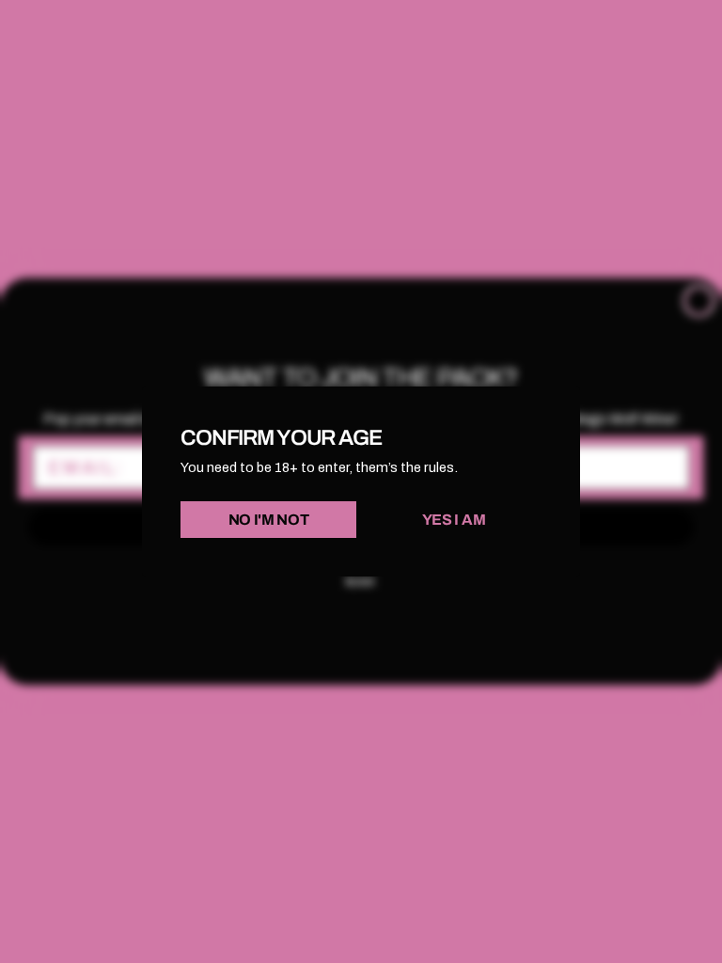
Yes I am (453, 520)
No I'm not (268, 520)
